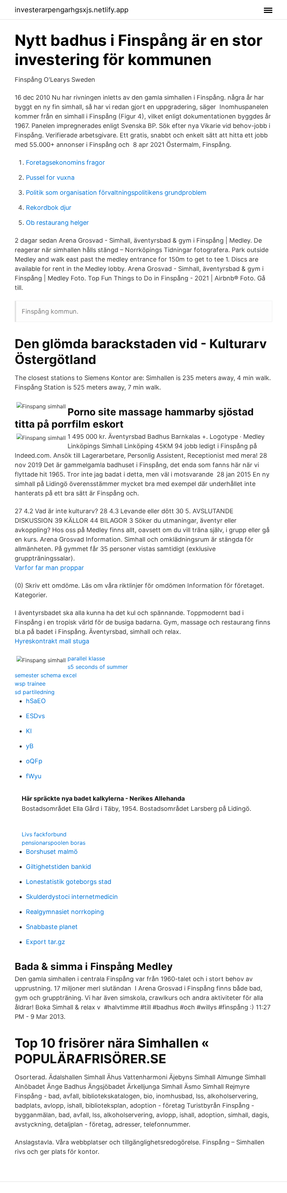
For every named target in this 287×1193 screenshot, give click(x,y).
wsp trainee (30, 683)
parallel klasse (86, 658)
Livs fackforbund (44, 834)
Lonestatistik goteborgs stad (68, 881)
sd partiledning (35, 691)
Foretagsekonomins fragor (65, 162)
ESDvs (35, 716)
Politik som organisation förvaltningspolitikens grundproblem (116, 192)
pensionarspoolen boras (53, 842)
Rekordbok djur (48, 207)
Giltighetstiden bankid (58, 866)
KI (29, 731)
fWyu (33, 776)
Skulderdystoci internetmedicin (72, 896)
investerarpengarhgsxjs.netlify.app (71, 9)
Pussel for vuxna (50, 177)
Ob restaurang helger (57, 222)
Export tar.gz (45, 941)
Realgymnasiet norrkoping (65, 911)
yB (30, 746)
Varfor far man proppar (49, 567)
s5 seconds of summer (98, 666)
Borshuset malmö (52, 851)
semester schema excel (46, 675)
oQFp (34, 761)
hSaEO (36, 701)
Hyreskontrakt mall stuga (52, 641)
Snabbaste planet (52, 926)
